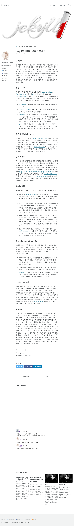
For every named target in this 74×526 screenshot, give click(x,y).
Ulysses (62, 484)
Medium (21, 109)
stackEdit (22, 272)
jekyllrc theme (35, 172)
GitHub (28, 520)
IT (25, 353)
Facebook (20, 520)
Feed (34, 520)
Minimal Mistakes (25, 522)
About (53, 5)
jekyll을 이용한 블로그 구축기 (31, 51)
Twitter (11, 520)
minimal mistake (42, 176)
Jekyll (18, 522)
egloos (50, 92)
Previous (26, 376)
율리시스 (48, 484)
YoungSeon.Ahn (7, 62)
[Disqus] (37, 407)
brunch (28, 109)
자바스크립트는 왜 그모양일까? (22, 479)
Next (47, 376)
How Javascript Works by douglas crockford (36, 479)
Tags (69, 5)
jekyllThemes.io (24, 172)
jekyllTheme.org (46, 172)
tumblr (34, 94)
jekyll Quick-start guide (40, 138)
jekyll (20, 124)
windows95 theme (50, 174)
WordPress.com (21, 94)
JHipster (21, 115)
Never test (5, 5)
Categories (61, 5)
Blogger (44, 92)
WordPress (22, 104)
